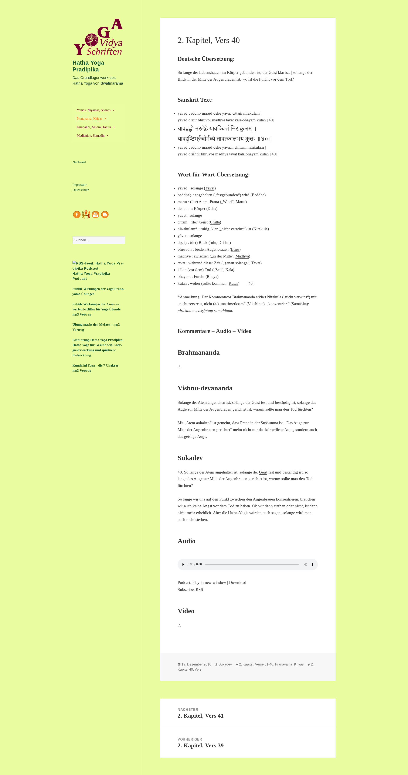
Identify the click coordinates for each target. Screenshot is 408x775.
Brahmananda (243, 297)
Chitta (215, 222)
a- (215, 303)
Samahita (299, 303)
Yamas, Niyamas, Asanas (93, 110)
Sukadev (225, 664)
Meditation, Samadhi (91, 135)
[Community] (86, 214)
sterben (279, 506)
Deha (212, 208)
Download (237, 582)
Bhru (235, 249)
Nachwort (79, 162)
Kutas (233, 283)
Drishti (224, 242)
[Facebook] (76, 214)
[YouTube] (95, 214)
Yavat (209, 188)
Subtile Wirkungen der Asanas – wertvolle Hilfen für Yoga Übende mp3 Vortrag (96, 309)
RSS (199, 589)
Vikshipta (255, 303)
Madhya (242, 256)
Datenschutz (80, 190)
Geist (256, 402)
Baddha (258, 195)
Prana (214, 201)
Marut (240, 201)
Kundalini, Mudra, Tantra (94, 127)
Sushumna (269, 423)
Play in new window (209, 582)
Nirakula (261, 229)
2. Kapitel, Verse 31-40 (256, 664)
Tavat (255, 263)
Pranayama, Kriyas (89, 118)
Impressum (79, 184)
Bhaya (212, 276)
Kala (229, 269)
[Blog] (105, 214)
